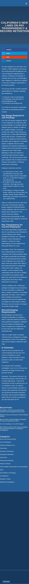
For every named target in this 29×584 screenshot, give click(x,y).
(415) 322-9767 (14, 514)
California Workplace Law (7, 445)
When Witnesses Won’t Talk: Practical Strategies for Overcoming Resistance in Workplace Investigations (14, 428)
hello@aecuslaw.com (14, 512)
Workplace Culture (5, 479)
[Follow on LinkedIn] (8, 520)
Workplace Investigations (7, 482)
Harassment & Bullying (6, 460)
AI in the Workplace (5, 442)
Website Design (9, 566)
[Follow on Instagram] (21, 520)
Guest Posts (3, 457)
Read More (6, 581)
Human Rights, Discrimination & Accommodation (14, 466)
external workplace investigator (18, 304)
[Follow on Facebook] (14, 520)
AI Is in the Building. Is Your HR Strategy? (12, 424)
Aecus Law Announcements (8, 439)
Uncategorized (4, 476)
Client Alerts (3, 448)
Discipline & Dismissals (7, 451)
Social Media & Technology (8, 473)
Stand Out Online (19, 566)
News (1, 469)
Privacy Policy (14, 558)
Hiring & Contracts (5, 463)
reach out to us (14, 368)
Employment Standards (6, 454)
